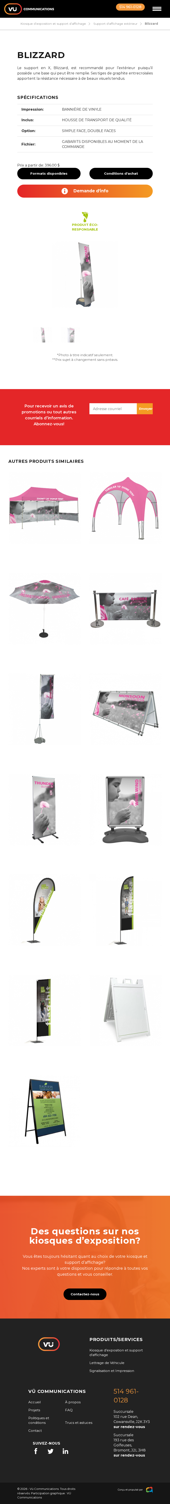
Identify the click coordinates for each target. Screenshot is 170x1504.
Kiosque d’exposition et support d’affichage (53, 23)
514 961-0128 (130, 7)
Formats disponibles (49, 173)
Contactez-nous (85, 1294)
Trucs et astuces (78, 1423)
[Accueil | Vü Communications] (29, 9)
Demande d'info (90, 190)
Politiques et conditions (38, 1420)
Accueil (34, 1402)
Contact (35, 1430)
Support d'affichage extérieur (115, 23)
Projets (34, 1410)
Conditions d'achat (121, 173)
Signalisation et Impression (111, 1371)
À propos (73, 1402)
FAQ (69, 1410)
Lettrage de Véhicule (106, 1363)
